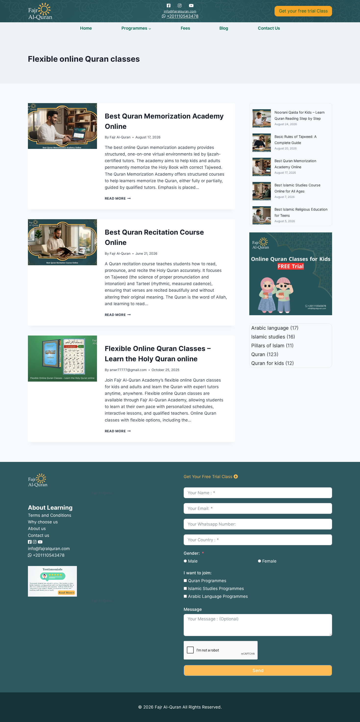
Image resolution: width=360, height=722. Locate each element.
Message (193, 609)
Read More (118, 198)
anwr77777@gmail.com (128, 370)
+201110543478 (182, 16)
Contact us (269, 28)
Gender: (192, 553)
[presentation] (62, 126)
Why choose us (43, 521)
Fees (185, 28)
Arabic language (270, 328)
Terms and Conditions (49, 515)
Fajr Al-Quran (120, 137)
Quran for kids (267, 363)
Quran (258, 354)
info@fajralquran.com (180, 11)
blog (223, 28)
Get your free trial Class (303, 10)
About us (37, 528)
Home (86, 28)
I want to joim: (198, 572)
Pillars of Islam (267, 346)
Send (258, 670)
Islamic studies (268, 337)
